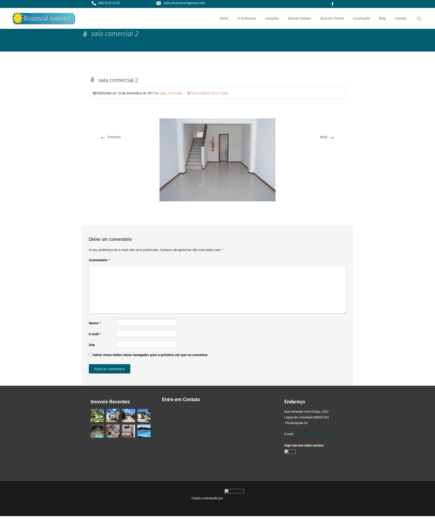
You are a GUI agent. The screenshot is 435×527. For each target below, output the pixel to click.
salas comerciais (171, 93)
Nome (95, 323)
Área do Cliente (332, 18)
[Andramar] (39, 17)
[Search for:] (419, 19)
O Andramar (246, 18)
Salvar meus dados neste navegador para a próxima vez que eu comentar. (150, 355)
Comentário (99, 260)
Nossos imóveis (299, 18)
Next (327, 137)
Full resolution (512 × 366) (209, 93)
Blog (382, 18)
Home (224, 18)
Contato (400, 18)
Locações (272, 18)
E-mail (95, 334)
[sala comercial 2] (218, 159)
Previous (110, 137)
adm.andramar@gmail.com (313, 434)
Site (92, 345)
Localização (361, 18)
